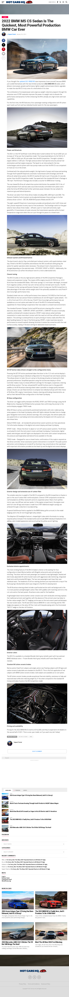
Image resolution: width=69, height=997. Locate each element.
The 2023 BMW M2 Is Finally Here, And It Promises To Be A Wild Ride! (30, 819)
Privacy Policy (22, 984)
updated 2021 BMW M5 (27, 81)
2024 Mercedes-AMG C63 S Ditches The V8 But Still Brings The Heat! (30, 827)
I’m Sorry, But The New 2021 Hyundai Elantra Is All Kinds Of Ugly (26, 860)
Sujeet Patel (12, 34)
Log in (3, 876)
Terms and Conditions (34, 984)
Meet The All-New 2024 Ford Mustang (48, 942)
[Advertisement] (34, 9)
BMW (31, 737)
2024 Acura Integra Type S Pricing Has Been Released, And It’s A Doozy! (31, 795)
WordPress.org (6, 881)
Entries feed (5, 878)
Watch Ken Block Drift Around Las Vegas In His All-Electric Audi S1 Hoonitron (33, 811)
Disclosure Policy (45, 984)
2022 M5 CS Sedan (23, 737)
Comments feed (7, 879)
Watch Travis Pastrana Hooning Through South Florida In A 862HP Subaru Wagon (34, 803)
